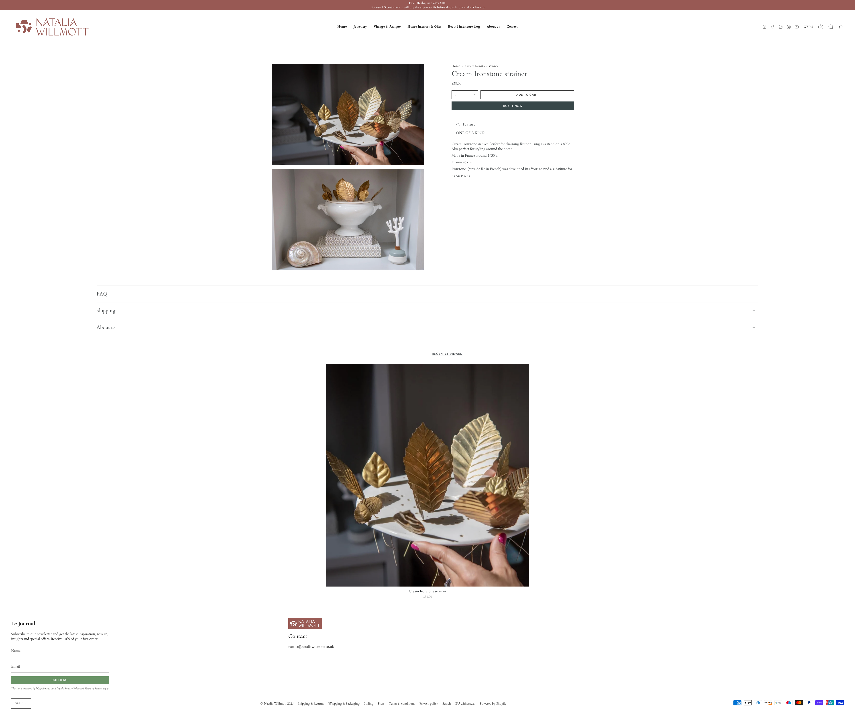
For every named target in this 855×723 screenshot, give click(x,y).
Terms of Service (93, 688)
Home (456, 66)
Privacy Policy (72, 688)
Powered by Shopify (493, 703)
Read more (461, 175)
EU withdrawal (465, 703)
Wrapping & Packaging (344, 703)
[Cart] (841, 27)
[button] (360, 27)
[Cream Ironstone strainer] (427, 475)
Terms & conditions (402, 703)
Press (381, 703)
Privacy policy (428, 703)
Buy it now (513, 105)
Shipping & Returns (311, 703)
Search (446, 703)
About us (106, 327)
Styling (368, 703)
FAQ (102, 294)
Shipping (106, 310)
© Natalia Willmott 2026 (276, 703)
